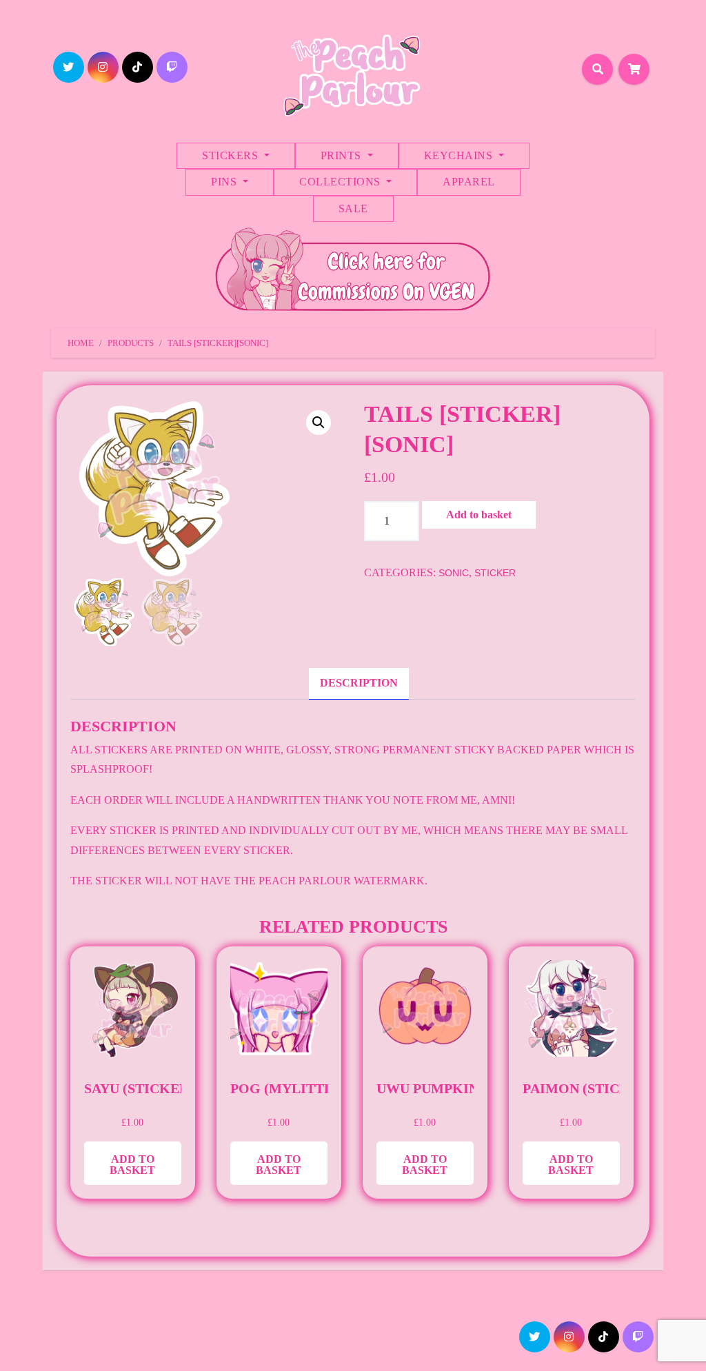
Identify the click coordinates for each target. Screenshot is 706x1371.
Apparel (469, 181)
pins (225, 181)
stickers (231, 155)
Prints (343, 155)
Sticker (495, 572)
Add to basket (479, 514)
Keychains (460, 155)
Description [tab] (359, 683)
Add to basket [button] (132, 1164)
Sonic (453, 572)
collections (341, 181)
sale (353, 208)
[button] (318, 422)
